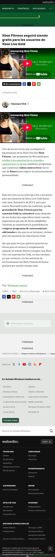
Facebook (24, 84)
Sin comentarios (13, 84)
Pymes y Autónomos (36, 510)
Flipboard (34, 84)
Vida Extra (32, 459)
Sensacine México (36, 531)
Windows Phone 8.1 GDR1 (39, 407)
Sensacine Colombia (36, 535)
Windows (7, 386)
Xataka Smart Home (11, 466)
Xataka (6, 455)
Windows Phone (10, 391)
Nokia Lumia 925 (35, 401)
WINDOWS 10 (8, 8)
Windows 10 (33, 412)
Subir (45, 441)
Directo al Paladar (10, 489)
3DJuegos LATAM (35, 527)
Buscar (51, 431)
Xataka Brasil (8, 531)
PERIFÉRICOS (23, 8)
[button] (20, 103)
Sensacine (32, 472)
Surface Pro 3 (9, 407)
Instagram (30, 364)
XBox (14, 291)
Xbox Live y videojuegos (29, 291)
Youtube (24, 364)
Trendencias (8, 506)
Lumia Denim (8, 412)
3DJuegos (32, 455)
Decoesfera (8, 510)
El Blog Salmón (34, 506)
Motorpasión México (37, 538)
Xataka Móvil (8, 459)
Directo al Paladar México (13, 538)
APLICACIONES (39, 8)
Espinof (31, 476)
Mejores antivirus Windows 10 (33, 353)
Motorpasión (33, 489)
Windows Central (17, 285)
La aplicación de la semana (15, 401)
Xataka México (9, 527)
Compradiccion (9, 514)
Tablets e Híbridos (36, 391)
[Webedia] (48, 2)
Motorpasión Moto (36, 493)
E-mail (39, 84)
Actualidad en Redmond (13, 396)
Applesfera (7, 463)
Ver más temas (10, 420)
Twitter (29, 84)
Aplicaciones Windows (38, 396)
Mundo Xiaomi (9, 470)
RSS (35, 364)
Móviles (31, 386)
